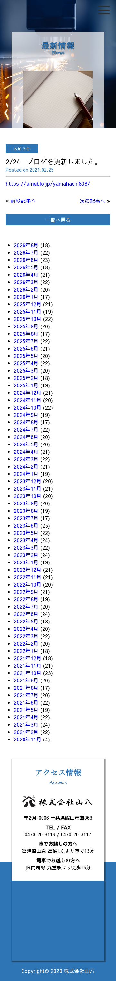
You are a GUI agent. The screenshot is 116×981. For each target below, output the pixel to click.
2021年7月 (26, 694)
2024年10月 (28, 407)
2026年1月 (26, 296)
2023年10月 (28, 495)
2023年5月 (26, 532)
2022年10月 (28, 584)
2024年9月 (26, 414)
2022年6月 (26, 613)
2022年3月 (26, 635)
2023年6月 (26, 525)
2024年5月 (26, 444)
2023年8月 (26, 510)
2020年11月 (28, 739)
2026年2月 (26, 289)
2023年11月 (28, 488)
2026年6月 (26, 259)
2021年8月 (26, 687)
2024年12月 (28, 392)
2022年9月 (26, 591)
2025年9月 (26, 326)
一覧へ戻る (58, 219)
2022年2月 (26, 643)
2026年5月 (26, 267)
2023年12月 (28, 481)
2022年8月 (26, 599)
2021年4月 (26, 717)
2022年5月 (26, 621)
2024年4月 (26, 451)
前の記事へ (23, 200)
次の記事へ (92, 200)
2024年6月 (26, 436)
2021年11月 (28, 665)
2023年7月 (26, 517)
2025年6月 (26, 348)
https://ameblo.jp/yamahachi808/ (48, 183)
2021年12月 (28, 658)
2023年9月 (26, 503)
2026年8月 (26, 245)
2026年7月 (26, 252)
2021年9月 (26, 680)
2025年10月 (28, 318)
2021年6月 (26, 702)
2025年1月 (26, 385)
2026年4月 (26, 274)
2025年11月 (28, 311)
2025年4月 (26, 363)
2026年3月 (26, 281)
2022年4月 (26, 628)
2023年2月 (26, 554)
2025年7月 (26, 340)
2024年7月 (26, 429)
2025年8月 (26, 333)
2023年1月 (26, 562)
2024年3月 (26, 458)
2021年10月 (28, 672)
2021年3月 (26, 724)
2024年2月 (26, 466)
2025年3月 (26, 370)
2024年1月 (26, 473)
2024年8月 (26, 422)
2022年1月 (26, 650)
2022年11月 (28, 576)
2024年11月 (28, 399)
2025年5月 (26, 355)
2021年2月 (26, 731)
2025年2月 (26, 377)
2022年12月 (28, 569)
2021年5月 (26, 709)
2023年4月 (26, 540)
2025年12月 (28, 304)
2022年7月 (26, 606)
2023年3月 (26, 547)
